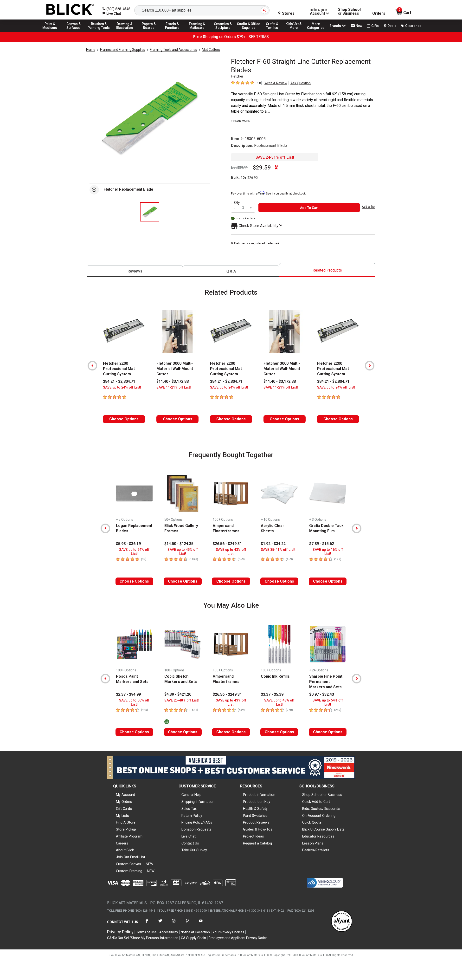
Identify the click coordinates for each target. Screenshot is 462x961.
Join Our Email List (130, 857)
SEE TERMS (259, 36)
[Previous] (92, 365)
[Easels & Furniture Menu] (173, 31)
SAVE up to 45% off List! (182, 552)
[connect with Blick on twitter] (160, 924)
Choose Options (124, 419)
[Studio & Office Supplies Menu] (248, 31)
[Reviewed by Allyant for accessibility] (342, 921)
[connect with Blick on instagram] (174, 924)
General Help (191, 794)
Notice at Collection (195, 932)
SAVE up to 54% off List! (328, 702)
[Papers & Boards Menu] (150, 31)
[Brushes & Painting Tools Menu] (99, 31)
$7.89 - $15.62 (321, 543)
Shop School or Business (322, 794)
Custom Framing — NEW (135, 871)
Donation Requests (196, 829)
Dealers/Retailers (315, 850)
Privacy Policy (120, 931)
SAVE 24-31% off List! (275, 157)
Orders (378, 13)
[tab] (135, 271)
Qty (237, 203)
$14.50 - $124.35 (178, 543)
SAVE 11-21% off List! (173, 387)
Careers (122, 843)
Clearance (413, 26)
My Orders (124, 801)
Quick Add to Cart (316, 801)
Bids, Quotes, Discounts (321, 808)
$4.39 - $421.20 (177, 694)
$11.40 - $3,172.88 (172, 381)
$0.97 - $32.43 (321, 694)
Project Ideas (253, 836)
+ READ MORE (240, 121)
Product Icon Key (256, 801)
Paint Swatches (255, 815)
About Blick (125, 850)
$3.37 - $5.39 (272, 694)
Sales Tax (189, 808)
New (359, 26)
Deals (391, 26)
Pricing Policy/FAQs (196, 822)
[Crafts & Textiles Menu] (274, 31)
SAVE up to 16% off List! (328, 552)
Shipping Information (197, 801)
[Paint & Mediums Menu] (51, 31)
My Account (125, 794)
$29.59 (262, 167)
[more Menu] (315, 31)
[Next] (369, 365)
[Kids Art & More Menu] (295, 31)
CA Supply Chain (193, 938)
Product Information (259, 794)
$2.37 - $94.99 (128, 694)
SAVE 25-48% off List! (181, 700)
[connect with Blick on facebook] (147, 924)
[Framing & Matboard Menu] (197, 31)
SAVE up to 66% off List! (134, 702)
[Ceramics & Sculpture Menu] (222, 31)
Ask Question (300, 83)
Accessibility (168, 932)
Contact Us (190, 843)
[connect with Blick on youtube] (200, 924)
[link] (112, 13)
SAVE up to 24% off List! (122, 387)
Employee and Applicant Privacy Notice (238, 938)
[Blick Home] (70, 10)
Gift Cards (124, 808)
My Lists (122, 815)
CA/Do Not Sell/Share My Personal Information (142, 938)
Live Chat (188, 836)
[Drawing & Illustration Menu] (124, 31)
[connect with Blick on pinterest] (187, 924)
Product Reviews (256, 822)
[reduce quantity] (235, 207)
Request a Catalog (257, 843)
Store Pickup (126, 829)
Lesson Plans (312, 843)
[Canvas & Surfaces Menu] (74, 31)
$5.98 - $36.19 (128, 543)
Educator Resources (318, 836)
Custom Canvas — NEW (134, 864)
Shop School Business (349, 11)
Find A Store (125, 822)
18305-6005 (255, 138)
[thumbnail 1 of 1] (149, 211)
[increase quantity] (251, 207)
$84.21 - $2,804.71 (119, 381)
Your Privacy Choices (228, 932)
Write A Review (275, 83)
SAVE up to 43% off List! (231, 552)
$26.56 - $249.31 (227, 543)
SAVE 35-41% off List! (278, 550)
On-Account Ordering (318, 815)
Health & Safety (255, 808)
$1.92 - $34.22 (273, 543)
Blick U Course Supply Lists (323, 829)
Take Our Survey (194, 850)
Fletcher (237, 76)
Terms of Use (146, 932)
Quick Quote (311, 822)
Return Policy (191, 815)
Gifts (375, 26)
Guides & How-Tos (257, 829)
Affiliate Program (129, 836)
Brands (335, 26)
